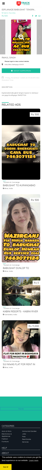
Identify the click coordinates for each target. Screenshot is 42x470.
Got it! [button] (5, 467)
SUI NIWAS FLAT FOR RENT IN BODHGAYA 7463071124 (19, 364)
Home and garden (29, 431)
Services (25, 442)
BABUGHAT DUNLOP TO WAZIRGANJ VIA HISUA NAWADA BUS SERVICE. (21, 268)
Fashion (5, 439)
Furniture (5, 441)
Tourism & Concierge (11, 182)
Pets (24, 436)
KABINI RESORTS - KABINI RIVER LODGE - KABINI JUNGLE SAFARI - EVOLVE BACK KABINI (20, 311)
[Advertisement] (21, 403)
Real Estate (26, 439)
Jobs (24, 434)
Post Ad (21, 409)
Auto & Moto (6, 431)
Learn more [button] (33, 460)
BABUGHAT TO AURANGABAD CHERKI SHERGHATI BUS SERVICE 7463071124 (21, 185)
